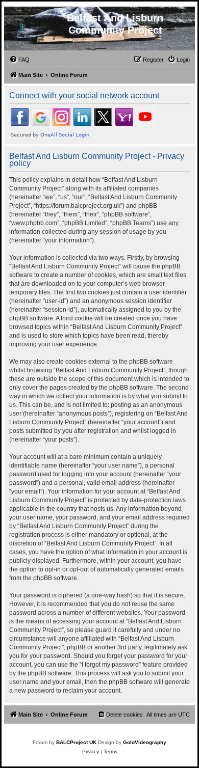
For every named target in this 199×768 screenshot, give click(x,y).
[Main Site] (23, 30)
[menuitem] (19, 59)
